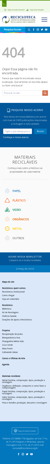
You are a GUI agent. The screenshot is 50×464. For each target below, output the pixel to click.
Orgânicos (20, 219)
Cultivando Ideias (10, 352)
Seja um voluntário (10, 299)
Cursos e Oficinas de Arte (13, 358)
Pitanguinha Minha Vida (13, 341)
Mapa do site (8, 281)
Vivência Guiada (9, 316)
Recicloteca (7, 305)
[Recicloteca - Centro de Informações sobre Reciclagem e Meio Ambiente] (18, 19)
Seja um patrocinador (16, 10)
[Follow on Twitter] (42, 29)
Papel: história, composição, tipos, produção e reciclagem (23, 392)
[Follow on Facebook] (33, 29)
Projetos (6, 330)
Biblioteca (6, 308)
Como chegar (8, 295)
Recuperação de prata (12, 334)
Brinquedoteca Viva (11, 337)
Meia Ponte (7, 348)
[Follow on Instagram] (38, 29)
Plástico (19, 200)
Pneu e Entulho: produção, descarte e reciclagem (24, 402)
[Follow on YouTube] (46, 29)
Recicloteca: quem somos (14, 288)
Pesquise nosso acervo (27, 110)
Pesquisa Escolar (12, 29)
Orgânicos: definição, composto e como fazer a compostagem (24, 386)
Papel (16, 191)
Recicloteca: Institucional (13, 291)
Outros (18, 238)
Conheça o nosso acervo (16, 137)
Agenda (5, 364)
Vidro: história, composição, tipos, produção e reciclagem (23, 398)
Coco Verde (7, 345)
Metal (17, 228)
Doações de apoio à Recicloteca (17, 319)
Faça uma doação (37, 10)
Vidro (16, 210)
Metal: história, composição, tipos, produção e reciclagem (23, 381)
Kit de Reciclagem (10, 312)
